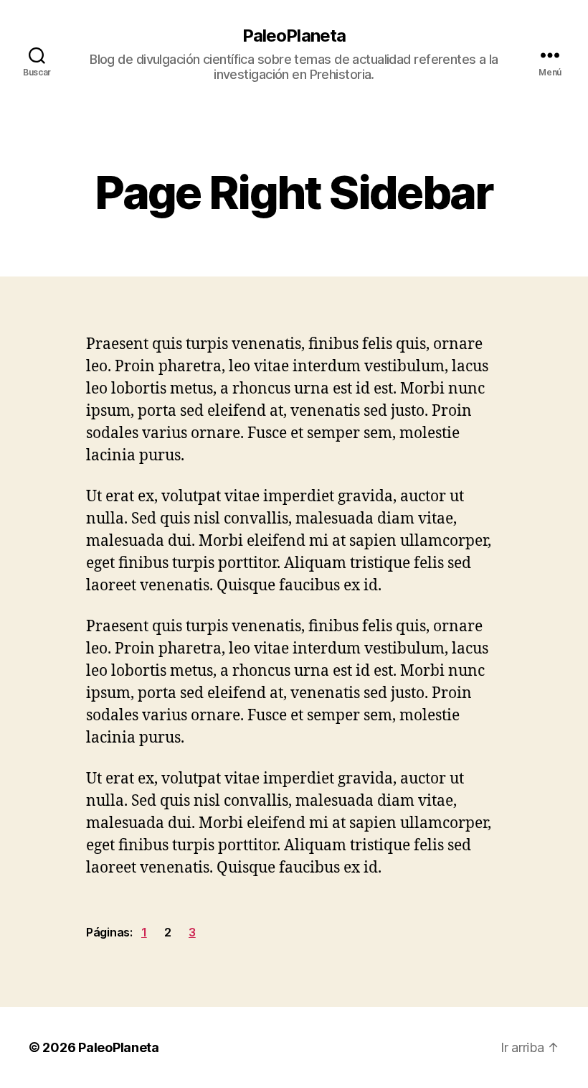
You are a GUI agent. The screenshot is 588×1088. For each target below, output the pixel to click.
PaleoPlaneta (293, 36)
